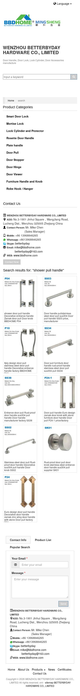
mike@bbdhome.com (27, 247)
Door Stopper (15, 160)
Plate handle (14, 145)
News (51, 669)
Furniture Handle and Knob (24, 181)
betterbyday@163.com (29, 251)
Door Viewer (14, 174)
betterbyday (22, 243)
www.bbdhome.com (26, 255)
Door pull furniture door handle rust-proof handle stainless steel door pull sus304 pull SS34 (57, 366)
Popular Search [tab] (20, 547)
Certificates (64, 669)
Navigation (11, 92)
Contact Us (39, 673)
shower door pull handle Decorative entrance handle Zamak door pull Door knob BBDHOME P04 (19, 317)
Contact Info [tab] (18, 540)
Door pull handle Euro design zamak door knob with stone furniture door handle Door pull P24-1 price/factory (59, 416)
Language (63, 3)
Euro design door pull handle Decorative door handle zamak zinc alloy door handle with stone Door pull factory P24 (19, 517)
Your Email (19, 558)
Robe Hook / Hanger (19, 189)
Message (18, 573)
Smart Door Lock (17, 116)
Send (63, 603)
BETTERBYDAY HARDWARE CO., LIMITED (48, 684)
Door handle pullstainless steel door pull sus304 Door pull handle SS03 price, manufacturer (58, 317)
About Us (23, 669)
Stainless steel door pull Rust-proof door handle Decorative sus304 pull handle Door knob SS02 (20, 466)
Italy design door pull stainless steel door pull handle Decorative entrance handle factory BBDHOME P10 (19, 368)
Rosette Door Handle (20, 138)
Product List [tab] (43, 540)
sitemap (49, 682)
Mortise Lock (15, 123)
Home (11, 100)
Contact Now (12, 261)
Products (37, 669)
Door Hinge (13, 167)
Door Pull (12, 152)
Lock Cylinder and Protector (25, 131)
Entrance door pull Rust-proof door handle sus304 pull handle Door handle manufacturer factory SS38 (19, 416)
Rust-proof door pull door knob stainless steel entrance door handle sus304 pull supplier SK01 (59, 466)
